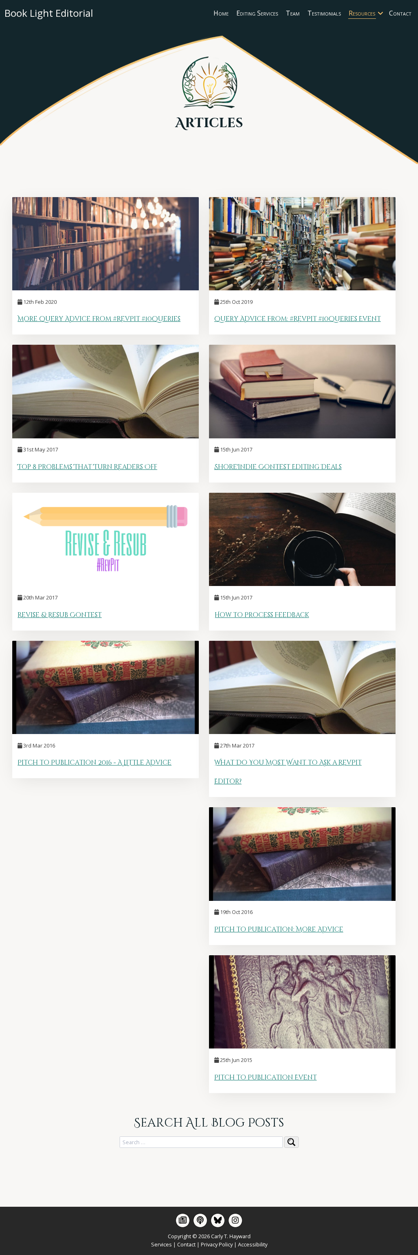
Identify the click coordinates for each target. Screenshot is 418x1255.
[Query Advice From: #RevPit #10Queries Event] (302, 287)
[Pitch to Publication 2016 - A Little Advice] (105, 731)
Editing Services (257, 13)
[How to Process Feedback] (302, 583)
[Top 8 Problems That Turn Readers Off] (105, 435)
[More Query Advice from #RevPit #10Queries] (105, 287)
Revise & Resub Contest (60, 615)
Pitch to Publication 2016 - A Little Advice (94, 762)
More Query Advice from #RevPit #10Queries (99, 318)
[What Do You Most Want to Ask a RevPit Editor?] (302, 731)
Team (293, 13)
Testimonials (324, 13)
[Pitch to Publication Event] (302, 1046)
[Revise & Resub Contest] (105, 583)
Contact (400, 13)
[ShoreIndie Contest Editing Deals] (302, 435)
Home (221, 13)
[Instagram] (235, 1220)
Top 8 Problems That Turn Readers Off (87, 466)
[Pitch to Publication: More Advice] (302, 898)
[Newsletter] (183, 1220)
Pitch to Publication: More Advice (278, 929)
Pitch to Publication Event (265, 1077)
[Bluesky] (218, 1220)
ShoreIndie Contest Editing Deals (278, 466)
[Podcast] (200, 1220)
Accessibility (252, 1244)
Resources (362, 13)
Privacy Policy (217, 1244)
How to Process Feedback (261, 615)
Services (161, 1244)
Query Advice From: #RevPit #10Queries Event (297, 318)
